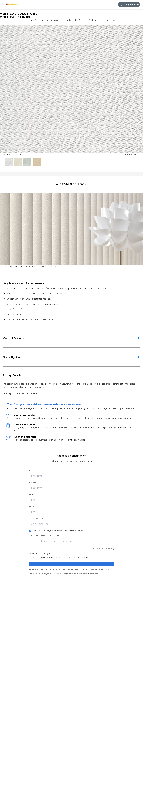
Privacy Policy (73, 574)
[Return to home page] (14, 4)
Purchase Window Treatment (46, 557)
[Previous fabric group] (123, 154)
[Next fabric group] (139, 154)
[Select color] (8, 162)
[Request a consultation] (71, 564)
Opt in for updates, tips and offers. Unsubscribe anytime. (58, 530)
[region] (71, 89)
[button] (3, 4)
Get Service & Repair (77, 557)
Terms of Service (88, 574)
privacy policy (108, 569)
